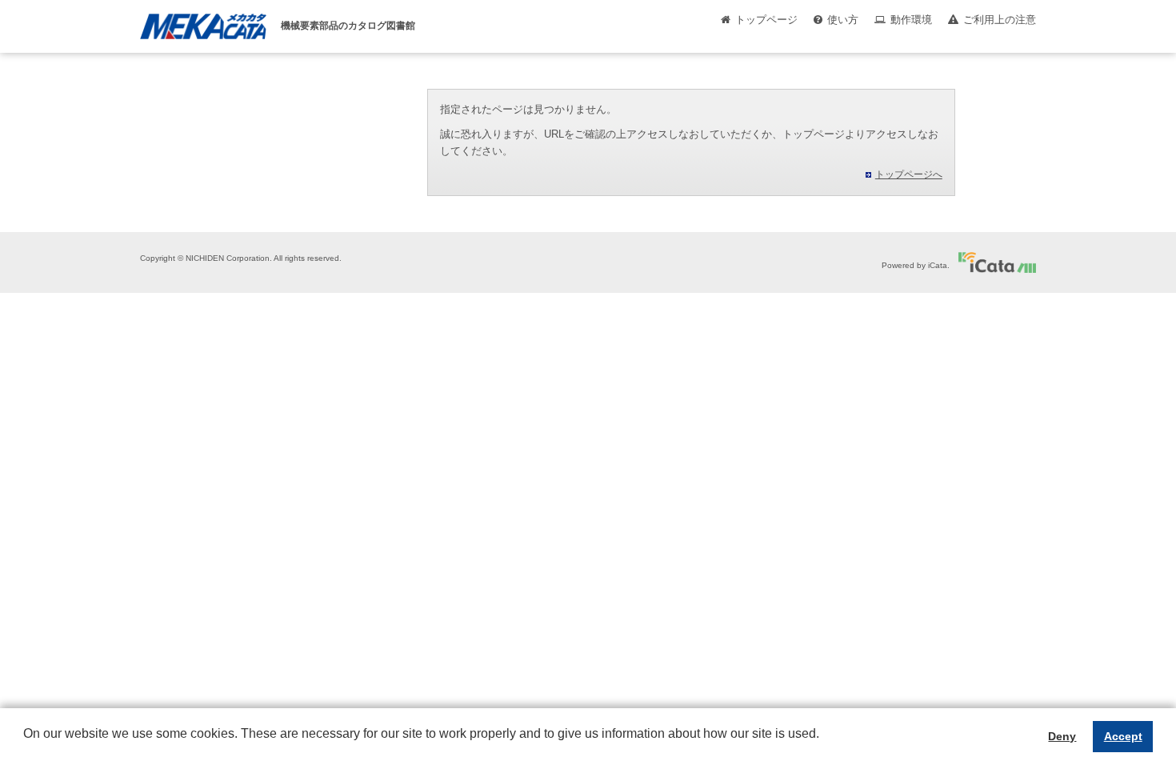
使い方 (842, 20)
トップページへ (908, 174)
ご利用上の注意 (999, 20)
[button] (25, 745)
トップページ (766, 20)
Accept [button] (1123, 736)
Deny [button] (1062, 736)
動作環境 (911, 20)
